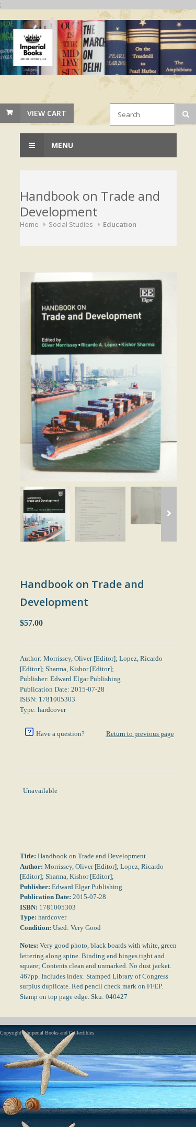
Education (119, 224)
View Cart (46, 113)
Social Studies (71, 224)
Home (29, 224)
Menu (61, 145)
